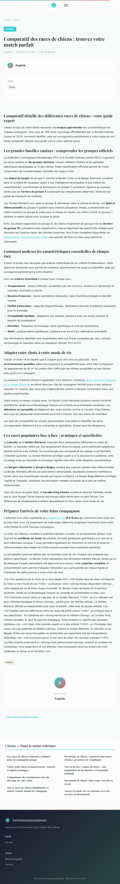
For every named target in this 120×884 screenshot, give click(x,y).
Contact (9, 864)
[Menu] (66, 5)
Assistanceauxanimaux (29, 820)
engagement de (55, 517)
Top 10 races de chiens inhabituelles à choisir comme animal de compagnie (27, 789)
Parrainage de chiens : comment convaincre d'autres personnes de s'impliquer (88, 758)
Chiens (17, 20)
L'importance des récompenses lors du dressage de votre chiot (28, 779)
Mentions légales (13, 859)
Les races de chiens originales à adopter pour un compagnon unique (29, 758)
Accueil (7, 20)
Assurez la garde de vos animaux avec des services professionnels (87, 792)
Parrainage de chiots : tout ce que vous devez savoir (88, 782)
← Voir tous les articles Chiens (21, 717)
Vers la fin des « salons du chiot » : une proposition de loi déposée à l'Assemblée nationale (86, 770)
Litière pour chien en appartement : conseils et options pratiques (31, 768)
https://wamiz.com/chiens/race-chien (26, 237)
